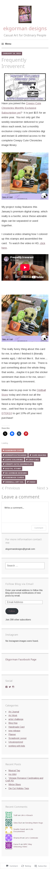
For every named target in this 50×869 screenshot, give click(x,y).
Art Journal (13, 712)
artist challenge (15, 719)
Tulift (15, 815)
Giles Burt (17, 823)
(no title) (12, 774)
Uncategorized (15, 742)
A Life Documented (23, 830)
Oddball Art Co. (14, 482)
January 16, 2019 (12, 53)
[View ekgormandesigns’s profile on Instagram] (13, 687)
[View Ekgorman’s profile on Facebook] (6, 687)
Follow (12, 611)
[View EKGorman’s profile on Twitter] (10, 687)
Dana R (16, 844)
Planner (12, 734)
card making (39, 455)
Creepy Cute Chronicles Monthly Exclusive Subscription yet (21, 108)
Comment (38, 528)
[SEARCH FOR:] (25, 565)
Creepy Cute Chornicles (18, 464)
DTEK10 (7, 413)
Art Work (12, 715)
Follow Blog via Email (19, 584)
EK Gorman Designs (16, 473)
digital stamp (13, 469)
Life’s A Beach (27, 815)
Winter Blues (14, 784)
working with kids (16, 746)
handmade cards (14, 478)
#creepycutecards (15, 455)
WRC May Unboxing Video (22, 845)
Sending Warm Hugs (34, 823)
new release (14, 731)
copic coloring (14, 460)
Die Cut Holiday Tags (18, 788)
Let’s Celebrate (31, 838)
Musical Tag (14, 770)
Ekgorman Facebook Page (20, 659)
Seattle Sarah (19, 829)
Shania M (17, 838)
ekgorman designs (25, 28)
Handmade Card (14, 451)
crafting (33, 460)
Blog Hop (13, 723)
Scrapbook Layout (17, 738)
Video (32, 482)
